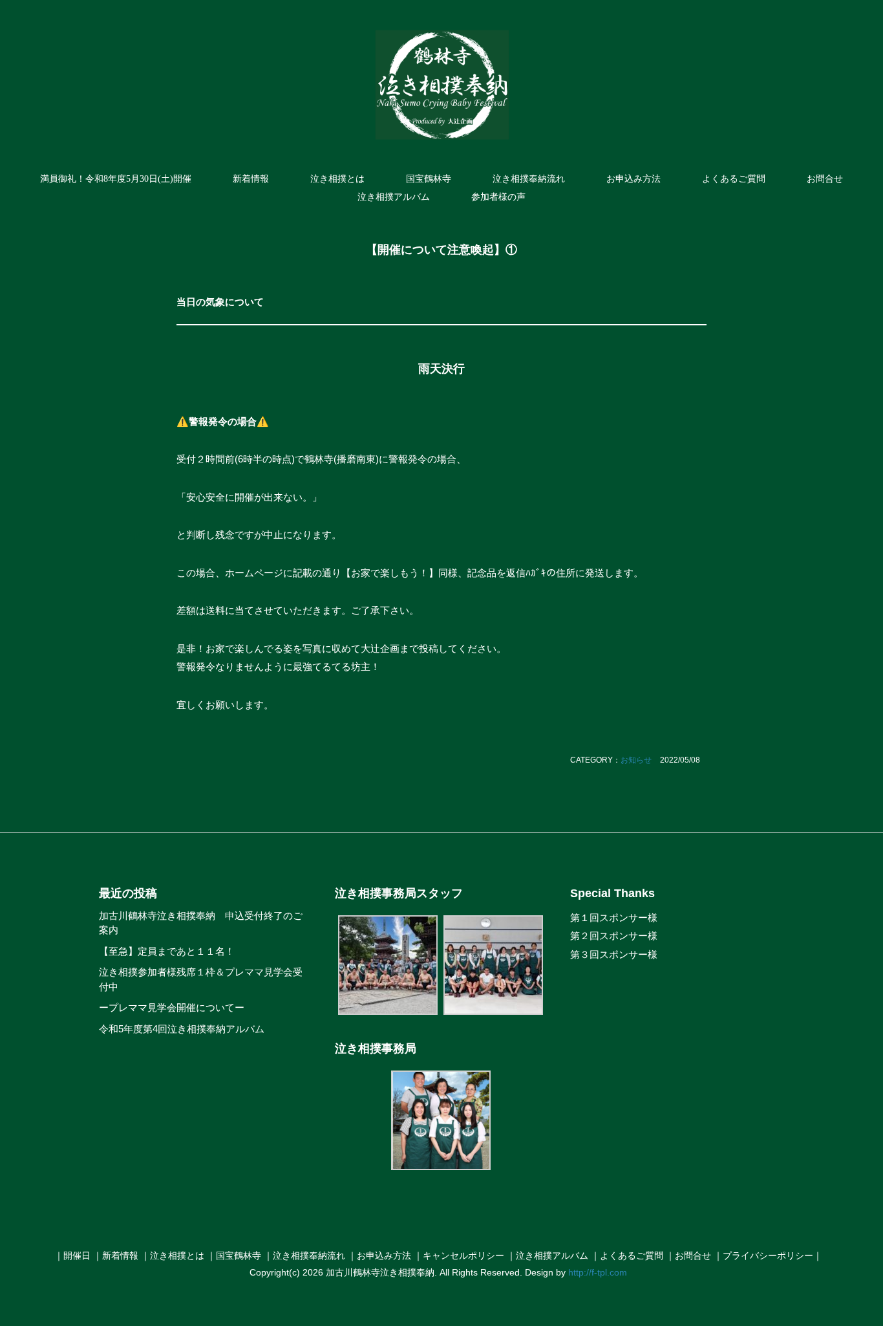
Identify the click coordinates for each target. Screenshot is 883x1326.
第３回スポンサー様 (613, 954)
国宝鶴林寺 (428, 179)
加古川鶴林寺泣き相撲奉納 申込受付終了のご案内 (201, 923)
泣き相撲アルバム (393, 197)
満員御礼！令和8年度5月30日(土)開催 (115, 179)
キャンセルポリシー (463, 1256)
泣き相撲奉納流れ (529, 179)
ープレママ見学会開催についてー (171, 1007)
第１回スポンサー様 (613, 917)
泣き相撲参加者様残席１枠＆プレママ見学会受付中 (201, 979)
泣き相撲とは (337, 179)
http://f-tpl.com (597, 1272)
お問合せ (825, 179)
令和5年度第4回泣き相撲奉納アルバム (181, 1028)
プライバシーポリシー (768, 1256)
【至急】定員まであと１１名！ (167, 951)
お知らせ (636, 760)
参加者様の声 (498, 197)
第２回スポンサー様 (613, 935)
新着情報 (251, 179)
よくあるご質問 (733, 179)
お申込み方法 (633, 179)
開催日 (76, 1256)
